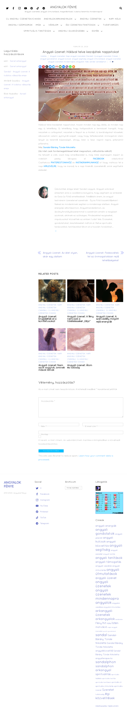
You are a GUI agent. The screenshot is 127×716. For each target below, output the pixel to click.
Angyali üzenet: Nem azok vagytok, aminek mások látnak (51, 367)
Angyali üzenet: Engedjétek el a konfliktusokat (47, 319)
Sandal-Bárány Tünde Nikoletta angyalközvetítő (109, 647)
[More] (73, 66)
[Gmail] (56, 66)
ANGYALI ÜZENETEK (91, 19)
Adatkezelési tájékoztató (107, 706)
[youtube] (25, 8)
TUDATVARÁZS (111, 25)
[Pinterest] (43, 66)
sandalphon (101, 62)
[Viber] (66, 66)
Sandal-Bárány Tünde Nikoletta (59, 147)
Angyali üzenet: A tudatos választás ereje (17, 84)
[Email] (60, 66)
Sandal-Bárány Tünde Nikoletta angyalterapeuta (108, 654)
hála (87, 62)
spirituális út (116, 682)
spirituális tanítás (109, 678)
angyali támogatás (108, 562)
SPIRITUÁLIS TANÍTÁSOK (37, 31)
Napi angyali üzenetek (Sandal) (79, 56)
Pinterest (44, 512)
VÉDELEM (53, 25)
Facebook (44, 494)
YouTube (44, 506)
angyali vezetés (103, 566)
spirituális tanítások (103, 682)
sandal (92, 62)
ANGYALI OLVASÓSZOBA (71, 31)
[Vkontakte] (63, 66)
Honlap (44, 434)
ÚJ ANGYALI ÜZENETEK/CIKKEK (23, 19)
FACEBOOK (98, 159)
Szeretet (108, 690)
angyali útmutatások (96, 59)
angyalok (80, 62)
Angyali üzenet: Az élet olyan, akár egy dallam (60, 255)
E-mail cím (91, 426)
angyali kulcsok (64, 59)
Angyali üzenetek (57, 56)
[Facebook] (40, 66)
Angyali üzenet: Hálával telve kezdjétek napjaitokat (81, 52)
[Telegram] (53, 66)
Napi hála (115, 19)
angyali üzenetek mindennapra (61, 62)
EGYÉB (95, 31)
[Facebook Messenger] (50, 66)
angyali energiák (105, 526)
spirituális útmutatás (104, 686)
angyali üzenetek (113, 59)
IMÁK (38, 25)
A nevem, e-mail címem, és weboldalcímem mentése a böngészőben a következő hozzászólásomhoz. (79, 442)
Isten (115, 623)
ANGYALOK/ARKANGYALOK (58, 19)
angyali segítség (79, 59)
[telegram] (43, 8)
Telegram (44, 523)
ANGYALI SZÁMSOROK (20, 25)
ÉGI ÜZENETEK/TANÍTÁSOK (81, 25)
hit (104, 623)
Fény (98, 623)
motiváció (101, 627)
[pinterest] (31, 8)
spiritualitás (103, 674)
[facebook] (13, 8)
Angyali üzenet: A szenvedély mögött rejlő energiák (107, 319)
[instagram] (19, 8)
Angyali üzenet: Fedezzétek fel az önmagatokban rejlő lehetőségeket (102, 257)
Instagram (45, 500)
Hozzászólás (48, 401)
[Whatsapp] (70, 66)
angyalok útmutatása (111, 607)
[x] (7, 8)
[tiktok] (37, 8)
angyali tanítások (109, 558)
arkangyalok (105, 619)
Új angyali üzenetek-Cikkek (106, 56)
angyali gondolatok (48, 59)
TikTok (43, 518)
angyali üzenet (106, 578)
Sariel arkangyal (18, 61)
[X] (46, 66)
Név (44, 426)
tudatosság (99, 694)
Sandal (44, 56)
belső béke (119, 619)
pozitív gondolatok (109, 631)
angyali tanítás (109, 554)
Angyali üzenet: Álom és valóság (79, 366)
